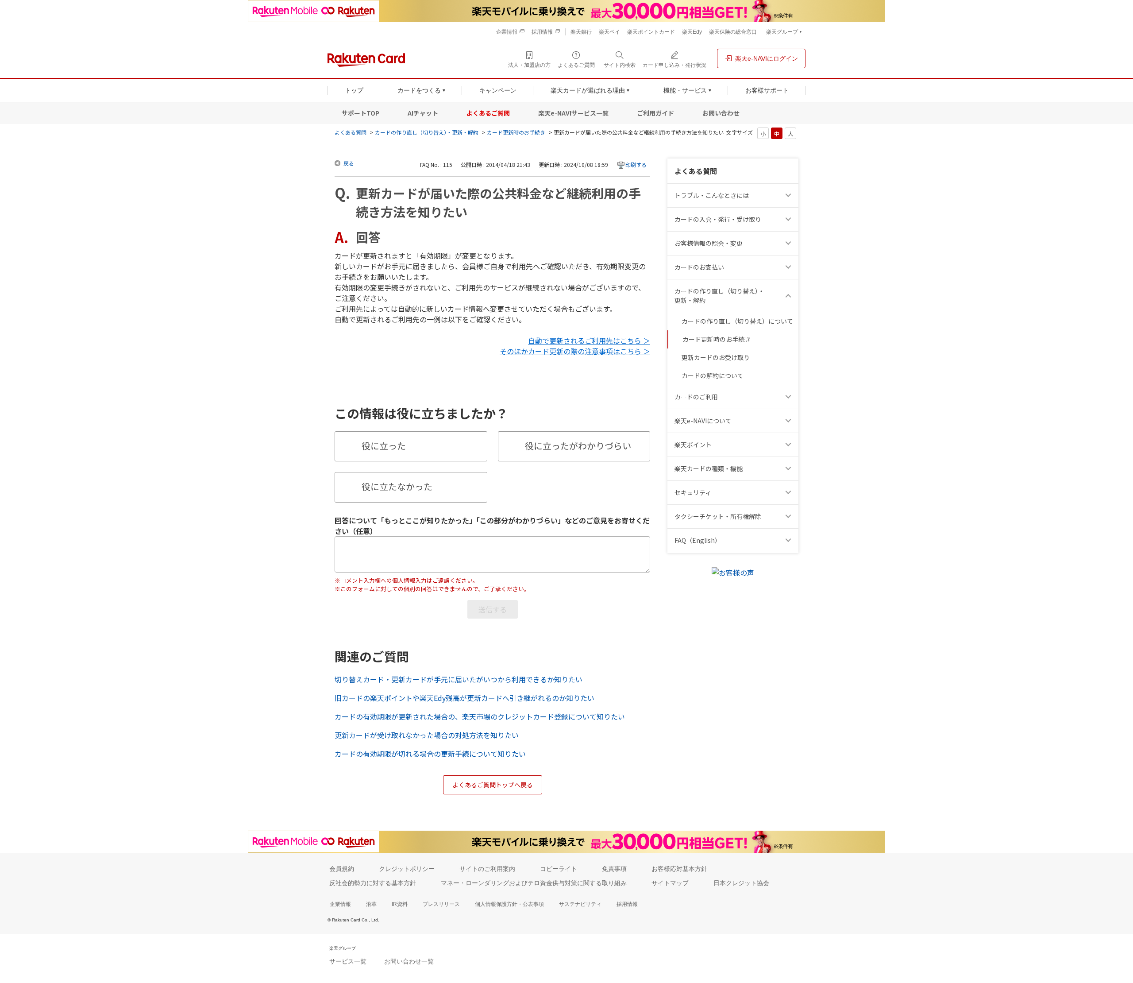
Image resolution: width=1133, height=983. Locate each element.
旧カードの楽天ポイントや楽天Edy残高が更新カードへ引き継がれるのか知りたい (464, 698)
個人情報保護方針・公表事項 (509, 904)
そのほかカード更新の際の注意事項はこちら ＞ (575, 351)
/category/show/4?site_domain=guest (789, 445)
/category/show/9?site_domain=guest (789, 219)
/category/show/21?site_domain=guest (789, 243)
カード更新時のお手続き (516, 132)
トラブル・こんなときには (711, 195)
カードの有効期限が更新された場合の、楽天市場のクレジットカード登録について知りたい (480, 716)
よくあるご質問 (488, 112)
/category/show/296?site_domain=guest (789, 516)
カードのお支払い (699, 267)
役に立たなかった (397, 486)
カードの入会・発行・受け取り (717, 219)
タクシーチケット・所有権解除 (717, 516)
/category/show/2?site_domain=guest (789, 397)
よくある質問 (350, 132)
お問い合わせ (721, 112)
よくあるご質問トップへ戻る (492, 784)
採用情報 (627, 904)
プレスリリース (441, 904)
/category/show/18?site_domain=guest (789, 295)
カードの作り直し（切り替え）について (737, 321)
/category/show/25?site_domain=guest (789, 468)
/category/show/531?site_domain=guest (789, 540)
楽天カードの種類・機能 (708, 468)
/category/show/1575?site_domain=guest (789, 267)
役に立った (384, 445)
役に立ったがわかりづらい (578, 445)
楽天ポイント (693, 444)
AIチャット (423, 112)
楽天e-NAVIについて (703, 420)
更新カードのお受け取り (716, 357)
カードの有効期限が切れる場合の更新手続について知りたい (430, 753)
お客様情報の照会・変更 (708, 243)
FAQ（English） (697, 540)
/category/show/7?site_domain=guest (789, 421)
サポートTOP (360, 112)
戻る (348, 163)
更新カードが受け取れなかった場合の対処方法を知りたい (427, 735)
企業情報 (340, 904)
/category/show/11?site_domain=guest (789, 195)
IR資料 (400, 904)
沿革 (371, 904)
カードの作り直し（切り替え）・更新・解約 (426, 132)
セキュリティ (692, 492)
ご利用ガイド (655, 112)
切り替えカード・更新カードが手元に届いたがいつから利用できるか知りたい (458, 679)
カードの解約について (713, 375)
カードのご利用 (696, 396)
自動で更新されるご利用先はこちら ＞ (589, 340)
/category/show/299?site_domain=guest (789, 492)
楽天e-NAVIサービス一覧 (573, 112)
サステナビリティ (580, 904)
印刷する (636, 164)
